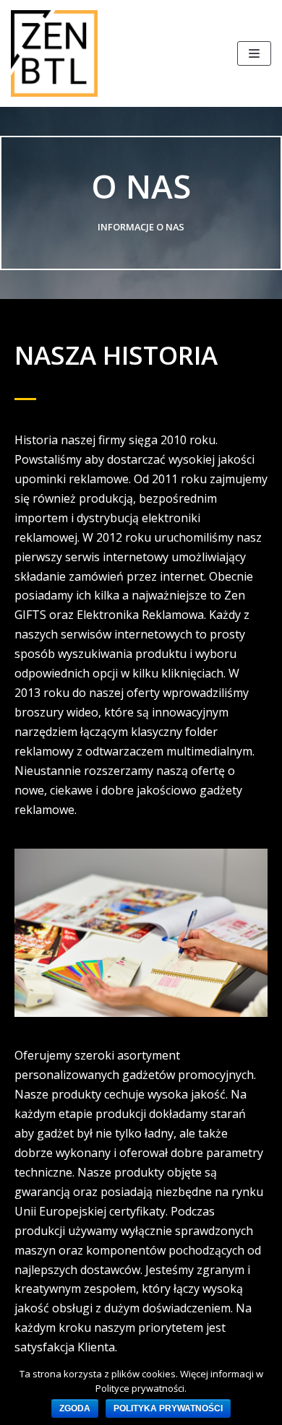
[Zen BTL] (54, 53)
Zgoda (74, 1408)
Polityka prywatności (168, 1408)
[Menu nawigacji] (254, 53)
